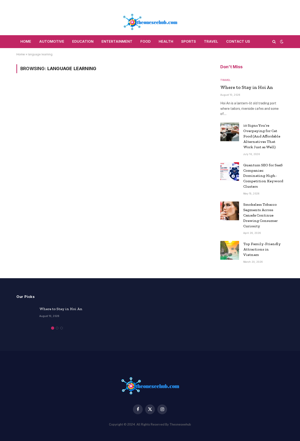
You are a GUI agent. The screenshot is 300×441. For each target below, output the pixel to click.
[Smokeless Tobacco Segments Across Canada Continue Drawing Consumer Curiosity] (229, 210)
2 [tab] (57, 328)
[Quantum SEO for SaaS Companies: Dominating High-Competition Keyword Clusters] (229, 171)
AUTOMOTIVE (51, 41)
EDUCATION (83, 41)
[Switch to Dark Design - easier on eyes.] (281, 41)
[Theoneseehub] (150, 17)
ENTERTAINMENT (116, 41)
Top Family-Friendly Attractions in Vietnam (262, 249)
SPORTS (188, 41)
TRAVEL (211, 41)
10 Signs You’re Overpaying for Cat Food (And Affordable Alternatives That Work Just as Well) (261, 136)
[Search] (274, 41)
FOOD (145, 41)
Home (20, 54)
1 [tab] (52, 328)
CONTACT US (238, 41)
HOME (25, 41)
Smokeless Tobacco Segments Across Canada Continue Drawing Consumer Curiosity (260, 215)
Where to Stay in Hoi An (246, 87)
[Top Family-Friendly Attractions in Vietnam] (229, 250)
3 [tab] (61, 328)
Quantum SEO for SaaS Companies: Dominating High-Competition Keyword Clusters (263, 176)
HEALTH (166, 41)
